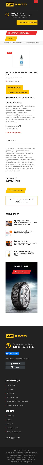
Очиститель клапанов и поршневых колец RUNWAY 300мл (24, 253)
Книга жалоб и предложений (17, 401)
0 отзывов (18, 78)
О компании (11, 385)
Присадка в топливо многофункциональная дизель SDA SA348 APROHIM (25, 222)
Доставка (10, 416)
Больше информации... (14, 132)
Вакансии (10, 389)
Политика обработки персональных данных (21, 453)
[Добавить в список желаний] (21, 81)
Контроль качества (14, 432)
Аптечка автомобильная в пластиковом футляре (24, 232)
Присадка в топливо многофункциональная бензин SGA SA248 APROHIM (25, 243)
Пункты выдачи (12, 428)
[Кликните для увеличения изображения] (21, 58)
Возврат (10, 424)
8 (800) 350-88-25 (17, 14)
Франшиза (11, 393)
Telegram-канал (13, 397)
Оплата (9, 420)
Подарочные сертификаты (16, 405)
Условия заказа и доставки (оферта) (21, 455)
